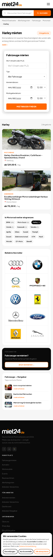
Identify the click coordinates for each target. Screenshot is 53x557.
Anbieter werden (8, 498)
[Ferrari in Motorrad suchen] (37, 299)
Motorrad (46, 20)
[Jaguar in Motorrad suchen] (37, 334)
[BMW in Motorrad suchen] (37, 265)
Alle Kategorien (24, 20)
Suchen (44, 13)
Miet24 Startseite (9, 20)
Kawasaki (22, 227)
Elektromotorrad (21, 237)
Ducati (8, 237)
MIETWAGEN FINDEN (26, 106)
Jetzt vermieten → (26, 365)
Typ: (8, 72)
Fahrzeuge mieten (9, 460)
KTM (33, 237)
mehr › (4, 45)
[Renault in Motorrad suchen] (16, 334)
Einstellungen (10, 552)
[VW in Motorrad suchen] (16, 299)
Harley (36, 222)
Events (5, 474)
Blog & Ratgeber (8, 530)
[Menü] (48, 4)
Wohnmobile (7, 469)
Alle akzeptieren (42, 552)
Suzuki (25, 232)
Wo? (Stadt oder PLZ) (15, 61)
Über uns (5, 522)
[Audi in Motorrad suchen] (16, 265)
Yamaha (35, 227)
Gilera (17, 232)
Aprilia (8, 232)
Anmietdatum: (12, 82)
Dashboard (6, 506)
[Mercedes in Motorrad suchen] (16, 316)
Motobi (9, 241)
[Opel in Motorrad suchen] (16, 282)
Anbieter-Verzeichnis (10, 487)
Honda (10, 227)
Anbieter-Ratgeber (9, 511)
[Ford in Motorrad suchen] (37, 316)
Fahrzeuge (36, 20)
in (9, 449)
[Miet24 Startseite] (12, 4)
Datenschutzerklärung (27, 546)
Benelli (29, 241)
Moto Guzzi (23, 222)
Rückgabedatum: (13, 93)
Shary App (6, 526)
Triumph (35, 232)
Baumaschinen (8, 478)
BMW (10, 222)
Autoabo (5, 465)
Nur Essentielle (26, 552)
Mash (41, 237)
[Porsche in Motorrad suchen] (37, 282)
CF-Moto (19, 241)
